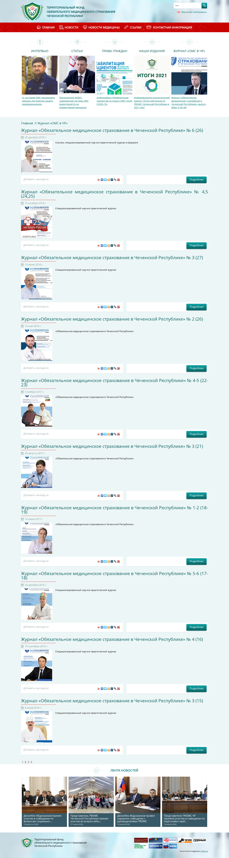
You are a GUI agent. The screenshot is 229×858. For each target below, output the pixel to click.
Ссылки (135, 27)
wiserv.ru (204, 851)
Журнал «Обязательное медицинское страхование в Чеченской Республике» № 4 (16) (112, 639)
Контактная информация (172, 27)
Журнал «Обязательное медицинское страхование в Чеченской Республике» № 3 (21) (112, 446)
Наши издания (152, 51)
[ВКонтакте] (102, 180)
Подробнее (196, 179)
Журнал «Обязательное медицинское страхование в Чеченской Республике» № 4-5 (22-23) (114, 382)
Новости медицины (104, 27)
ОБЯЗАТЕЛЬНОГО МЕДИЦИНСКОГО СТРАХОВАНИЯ (81, 12)
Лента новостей (124, 770)
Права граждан (114, 51)
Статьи (77, 51)
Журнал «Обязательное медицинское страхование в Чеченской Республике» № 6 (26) (112, 130)
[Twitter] (105, 180)
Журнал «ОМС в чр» (189, 51)
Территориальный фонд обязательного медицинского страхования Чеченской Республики (60, 843)
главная (48, 27)
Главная (27, 123)
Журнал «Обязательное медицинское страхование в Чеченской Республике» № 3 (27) (112, 257)
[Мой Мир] (112, 180)
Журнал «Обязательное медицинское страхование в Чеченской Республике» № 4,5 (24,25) (114, 194)
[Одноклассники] (108, 180)
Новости (71, 27)
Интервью (39, 51)
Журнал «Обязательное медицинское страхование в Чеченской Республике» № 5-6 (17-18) (114, 575)
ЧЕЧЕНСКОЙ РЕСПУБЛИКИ (65, 16)
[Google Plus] (118, 180)
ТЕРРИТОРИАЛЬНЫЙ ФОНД (65, 7)
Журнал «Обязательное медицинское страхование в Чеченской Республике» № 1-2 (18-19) (114, 510)
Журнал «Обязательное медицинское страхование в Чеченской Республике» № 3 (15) (112, 701)
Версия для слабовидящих (194, 12)
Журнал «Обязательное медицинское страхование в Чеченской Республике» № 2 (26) (112, 319)
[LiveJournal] (115, 180)
